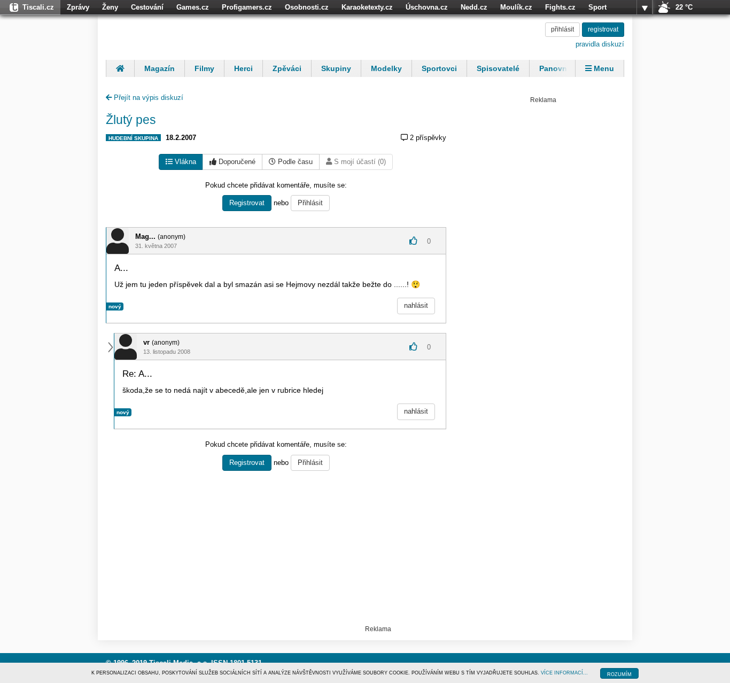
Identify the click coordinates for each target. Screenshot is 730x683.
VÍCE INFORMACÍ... (564, 673)
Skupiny (336, 68)
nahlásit (416, 305)
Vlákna (184, 162)
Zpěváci (287, 68)
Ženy (110, 7)
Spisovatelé (498, 68)
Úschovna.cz (427, 7)
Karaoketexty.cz (367, 7)
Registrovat (247, 203)
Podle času (294, 162)
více (644, 7)
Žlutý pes (131, 120)
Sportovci (439, 68)
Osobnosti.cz (307, 7)
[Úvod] (120, 68)
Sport (597, 7)
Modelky (386, 68)
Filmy (204, 68)
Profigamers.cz (247, 7)
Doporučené (235, 162)
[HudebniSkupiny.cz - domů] (175, 35)
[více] (644, 7)
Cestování (147, 7)
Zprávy (78, 7)
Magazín (159, 68)
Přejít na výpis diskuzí (147, 98)
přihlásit (562, 29)
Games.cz (192, 7)
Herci (243, 68)
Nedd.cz (474, 7)
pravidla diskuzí (600, 44)
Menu (603, 68)
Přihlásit (310, 203)
